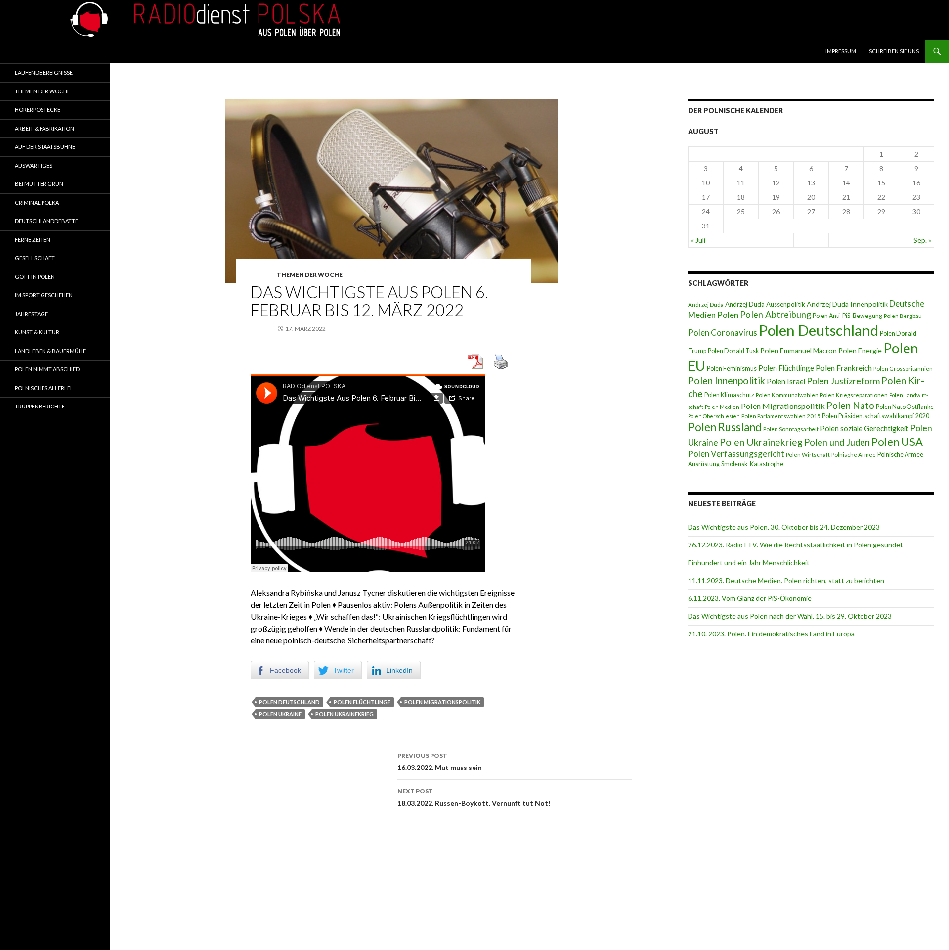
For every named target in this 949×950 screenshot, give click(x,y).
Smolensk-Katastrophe (752, 464)
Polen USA (897, 441)
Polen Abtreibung (775, 314)
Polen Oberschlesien (714, 416)
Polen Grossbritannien (903, 368)
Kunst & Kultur (37, 332)
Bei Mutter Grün (39, 184)
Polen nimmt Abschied (47, 369)
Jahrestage (31, 314)
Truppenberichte (40, 406)
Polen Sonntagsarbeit (791, 429)
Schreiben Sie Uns (894, 51)
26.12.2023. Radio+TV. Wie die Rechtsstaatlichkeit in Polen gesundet (795, 545)
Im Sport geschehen (44, 295)
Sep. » (922, 240)
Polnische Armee (853, 455)
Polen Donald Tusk (733, 351)
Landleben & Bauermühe (50, 351)
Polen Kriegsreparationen (854, 395)
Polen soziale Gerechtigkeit (864, 428)
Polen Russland (725, 427)
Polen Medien (722, 407)
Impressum (840, 51)
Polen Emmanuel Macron (798, 350)
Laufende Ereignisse (44, 72)
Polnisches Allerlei (43, 388)
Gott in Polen (35, 276)
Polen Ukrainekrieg (344, 714)
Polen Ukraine (280, 714)
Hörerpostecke (37, 109)
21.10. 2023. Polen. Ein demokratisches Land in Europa (771, 634)
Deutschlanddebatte (46, 221)
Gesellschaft (35, 258)
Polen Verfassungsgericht (736, 454)
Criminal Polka (37, 202)
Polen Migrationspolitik (442, 702)
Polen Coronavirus (722, 333)
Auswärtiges (33, 165)
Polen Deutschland (289, 702)
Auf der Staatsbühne (45, 146)
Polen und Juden (837, 442)
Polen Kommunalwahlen (787, 395)
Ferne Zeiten (32, 239)
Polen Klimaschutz (729, 395)
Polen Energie (860, 350)
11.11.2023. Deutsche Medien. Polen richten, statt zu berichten (786, 580)
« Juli (698, 240)
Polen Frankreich (844, 367)
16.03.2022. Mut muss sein (439, 761)
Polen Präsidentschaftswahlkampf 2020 (875, 416)
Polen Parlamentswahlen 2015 (780, 416)
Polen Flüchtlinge (362, 702)
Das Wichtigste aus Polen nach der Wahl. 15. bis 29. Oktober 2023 (790, 616)
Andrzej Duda (706, 304)
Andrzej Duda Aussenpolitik (765, 304)
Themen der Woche (310, 274)
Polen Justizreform (843, 381)
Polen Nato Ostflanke (905, 406)
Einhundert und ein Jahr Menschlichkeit (749, 562)
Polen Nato (850, 405)
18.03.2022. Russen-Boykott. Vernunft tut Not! (474, 797)
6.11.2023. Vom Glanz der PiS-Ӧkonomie (750, 598)
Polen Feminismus (732, 368)
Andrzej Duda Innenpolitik (847, 304)
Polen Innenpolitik (726, 380)
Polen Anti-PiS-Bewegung (847, 315)
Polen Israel (786, 381)
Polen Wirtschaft (808, 455)
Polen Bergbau (903, 316)
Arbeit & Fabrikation (44, 128)
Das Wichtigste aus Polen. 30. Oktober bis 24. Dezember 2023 (784, 527)
